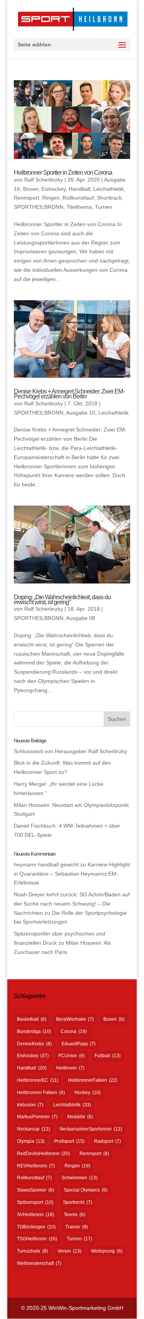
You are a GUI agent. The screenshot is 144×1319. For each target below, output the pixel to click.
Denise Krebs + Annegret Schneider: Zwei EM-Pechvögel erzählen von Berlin (69, 394)
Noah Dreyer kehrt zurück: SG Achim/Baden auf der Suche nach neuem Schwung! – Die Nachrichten (72, 903)
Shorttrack (109, 198)
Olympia (31, 1141)
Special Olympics (86, 1190)
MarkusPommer (37, 1116)
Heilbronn (70, 1068)
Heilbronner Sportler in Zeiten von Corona (63, 172)
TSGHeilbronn (37, 1238)
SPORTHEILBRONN (38, 207)
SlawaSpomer (35, 1190)
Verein (69, 1251)
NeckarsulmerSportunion (91, 1129)
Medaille (80, 1116)
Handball (79, 189)
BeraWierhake (75, 1019)
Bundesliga (34, 1031)
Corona (74, 1031)
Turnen (103, 207)
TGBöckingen (36, 1227)
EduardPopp (78, 1043)
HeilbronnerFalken (93, 1080)
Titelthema (79, 207)
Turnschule (32, 1251)
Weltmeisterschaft (39, 1263)
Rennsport (26, 198)
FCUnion (71, 1055)
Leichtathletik (72, 1104)
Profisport (69, 1141)
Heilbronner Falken (41, 1092)
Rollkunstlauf (78, 198)
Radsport (107, 1141)
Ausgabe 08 (80, 618)
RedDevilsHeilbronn (43, 1153)
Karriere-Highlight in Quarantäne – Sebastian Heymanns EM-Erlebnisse (72, 873)
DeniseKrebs (34, 1043)
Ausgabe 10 (80, 413)
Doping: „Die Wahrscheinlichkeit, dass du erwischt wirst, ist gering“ (62, 599)
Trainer (76, 1227)
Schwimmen (79, 1177)
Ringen (51, 198)
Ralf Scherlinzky (43, 180)
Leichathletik (108, 189)
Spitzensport (35, 1202)
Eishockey (53, 189)
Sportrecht (77, 1202)
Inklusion (30, 1104)
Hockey (87, 1092)
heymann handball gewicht (46, 864)
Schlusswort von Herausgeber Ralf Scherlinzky (70, 751)
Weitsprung (106, 1251)
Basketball (31, 1019)
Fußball (107, 1055)
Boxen (30, 189)
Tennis (74, 1214)
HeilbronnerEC (37, 1080)
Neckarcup (33, 1129)
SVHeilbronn (35, 1214)
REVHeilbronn (36, 1166)
